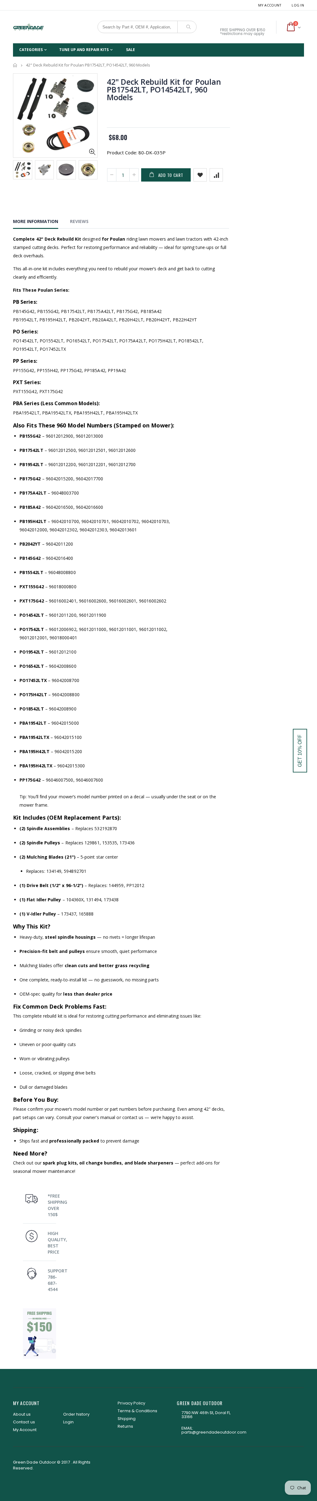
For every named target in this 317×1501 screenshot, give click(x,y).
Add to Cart (170, 175)
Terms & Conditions (137, 1411)
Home (15, 65)
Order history (76, 1414)
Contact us (24, 1422)
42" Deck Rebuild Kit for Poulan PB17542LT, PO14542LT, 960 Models (164, 89)
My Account (270, 5)
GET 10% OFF (299, 750)
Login (68, 1422)
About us (22, 1414)
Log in (298, 5)
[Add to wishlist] (200, 175)
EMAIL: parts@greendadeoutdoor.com (214, 1430)
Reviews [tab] (79, 221)
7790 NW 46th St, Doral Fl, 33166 (206, 1415)
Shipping (127, 1419)
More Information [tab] (35, 221)
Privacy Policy (131, 1403)
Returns (125, 1426)
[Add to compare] (216, 175)
